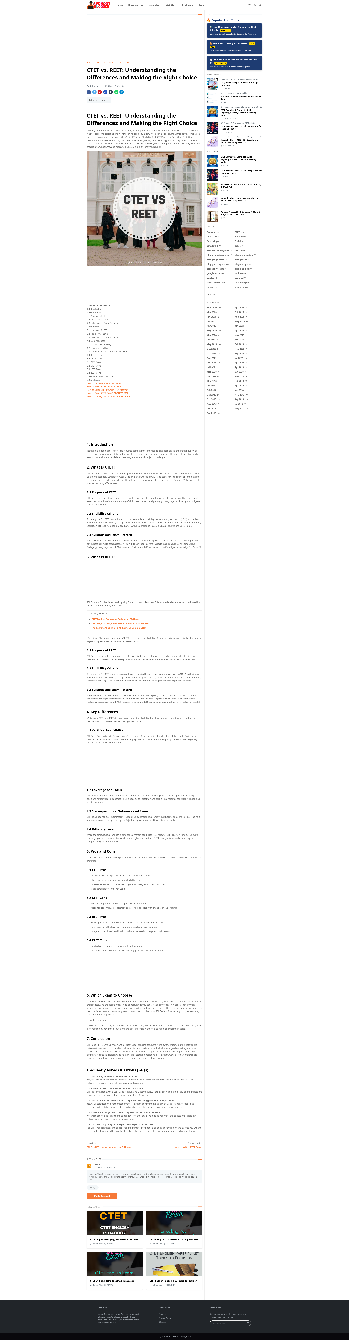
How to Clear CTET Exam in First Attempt (107, 389)
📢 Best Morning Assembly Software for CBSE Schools (233, 30)
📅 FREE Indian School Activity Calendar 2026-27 (234, 63)
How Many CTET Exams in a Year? (104, 386)
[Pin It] (100, 92)
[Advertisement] (144, 39)
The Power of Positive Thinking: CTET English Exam (118, 627)
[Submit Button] (248, 1323)
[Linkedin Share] (105, 92)
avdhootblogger (227, 79)
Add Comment (103, 1196)
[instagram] (249, 5)
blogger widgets (252, 79)
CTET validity (250, 123)
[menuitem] (120, 5)
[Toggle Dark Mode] (255, 5)
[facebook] (245, 5)
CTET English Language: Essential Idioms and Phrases (120, 623)
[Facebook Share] (89, 92)
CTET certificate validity (250, 107)
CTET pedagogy (253, 137)
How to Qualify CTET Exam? (108, 396)
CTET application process (230, 107)
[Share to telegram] (121, 92)
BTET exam (225, 123)
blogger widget (240, 79)
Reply (92, 1187)
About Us (163, 1314)
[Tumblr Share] (111, 92)
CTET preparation (237, 123)
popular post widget (240, 93)
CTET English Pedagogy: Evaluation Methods (115, 619)
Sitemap (162, 1322)
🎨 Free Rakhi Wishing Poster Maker (232, 46)
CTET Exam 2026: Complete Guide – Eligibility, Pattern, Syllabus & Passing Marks (238, 113)
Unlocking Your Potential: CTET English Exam (174, 1239)
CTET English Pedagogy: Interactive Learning (114, 1239)
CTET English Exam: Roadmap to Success (112, 1280)
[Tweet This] (94, 92)
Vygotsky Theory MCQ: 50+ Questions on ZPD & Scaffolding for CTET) (240, 141)
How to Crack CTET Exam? (108, 393)
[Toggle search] (259, 4)
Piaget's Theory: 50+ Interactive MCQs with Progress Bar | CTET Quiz (241, 213)
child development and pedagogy (233, 137)
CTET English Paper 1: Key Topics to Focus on (173, 1280)
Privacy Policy (165, 1318)
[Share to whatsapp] (116, 92)
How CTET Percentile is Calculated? (104, 383)
